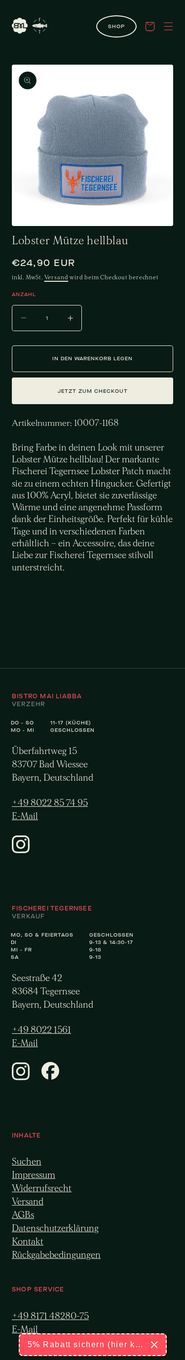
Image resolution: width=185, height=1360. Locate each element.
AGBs (23, 1215)
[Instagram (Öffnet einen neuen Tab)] (21, 850)
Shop (116, 26)
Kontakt (27, 1242)
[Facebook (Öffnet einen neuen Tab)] (50, 1077)
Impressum (33, 1175)
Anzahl (24, 294)
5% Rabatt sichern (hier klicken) (85, 1344)
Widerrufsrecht (42, 1188)
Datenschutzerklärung (55, 1228)
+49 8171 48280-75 (50, 1316)
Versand (56, 277)
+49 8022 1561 (41, 1030)
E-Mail (25, 816)
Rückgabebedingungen (56, 1255)
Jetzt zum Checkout (93, 391)
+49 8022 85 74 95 (50, 803)
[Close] (154, 1345)
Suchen (26, 1162)
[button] (149, 26)
